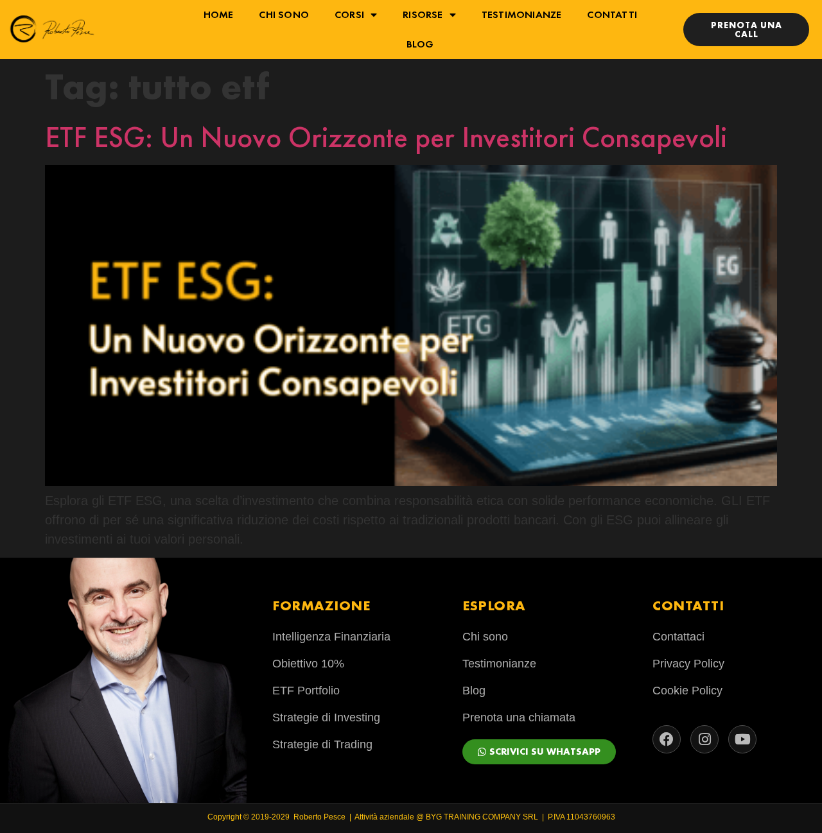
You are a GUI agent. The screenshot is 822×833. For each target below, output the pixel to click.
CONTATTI (612, 14)
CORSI (349, 14)
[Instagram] (704, 739)
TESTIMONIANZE (522, 14)
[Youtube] (742, 739)
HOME (219, 14)
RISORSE (422, 14)
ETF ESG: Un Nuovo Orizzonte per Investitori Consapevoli (386, 137)
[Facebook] (666, 739)
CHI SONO (284, 14)
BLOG (420, 44)
